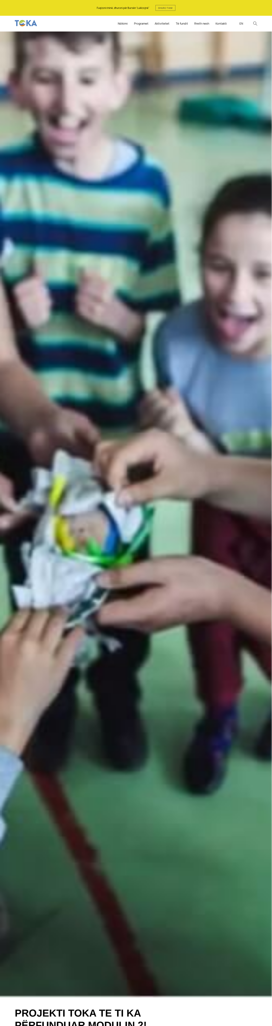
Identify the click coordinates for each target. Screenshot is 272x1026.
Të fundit (182, 23)
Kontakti (221, 23)
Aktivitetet (162, 23)
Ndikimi (123, 23)
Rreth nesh (201, 23)
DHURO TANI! (165, 8)
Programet (141, 23)
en (241, 23)
